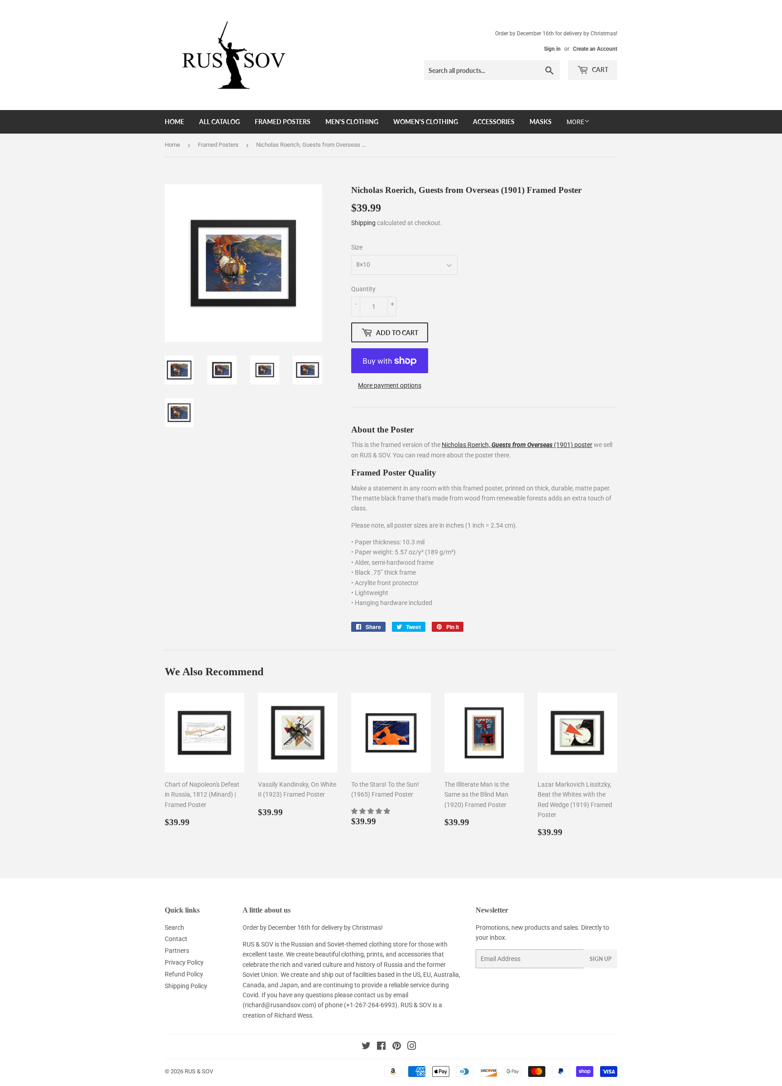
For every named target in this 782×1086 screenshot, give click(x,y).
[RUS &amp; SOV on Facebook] (381, 1047)
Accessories (494, 121)
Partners (177, 950)
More (575, 121)
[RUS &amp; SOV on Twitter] (366, 1047)
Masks (540, 121)
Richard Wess (293, 1015)
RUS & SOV (199, 1071)
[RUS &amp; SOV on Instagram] (411, 1047)
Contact (176, 938)
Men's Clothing (351, 121)
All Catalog (219, 121)
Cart (599, 69)
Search (174, 927)
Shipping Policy (186, 986)
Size (356, 247)
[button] (371, 811)
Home (174, 121)
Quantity (363, 289)
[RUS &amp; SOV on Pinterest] (396, 1047)
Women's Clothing (425, 121)
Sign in (552, 49)
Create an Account (595, 49)
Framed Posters (282, 121)
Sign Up (600, 959)
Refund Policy (184, 974)
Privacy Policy (184, 962)
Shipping (363, 222)
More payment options (389, 385)
